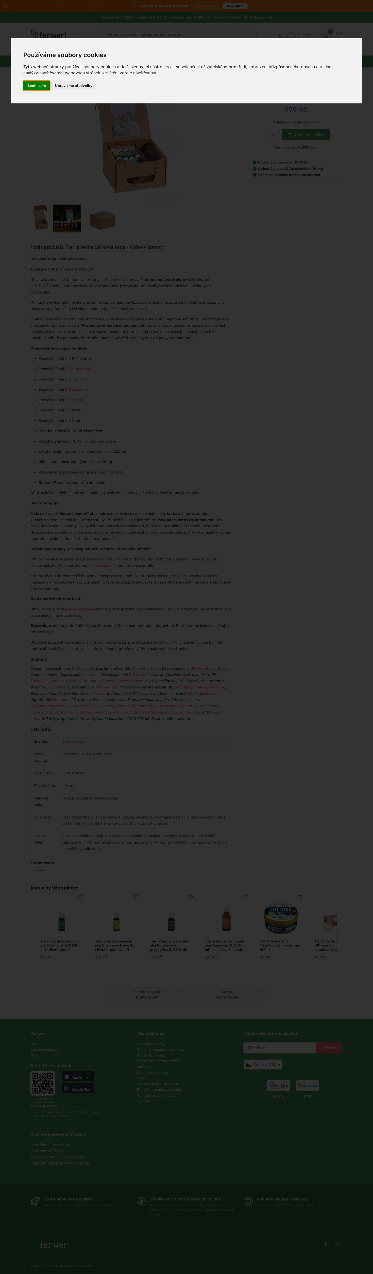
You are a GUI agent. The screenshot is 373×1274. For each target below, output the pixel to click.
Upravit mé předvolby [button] (73, 85)
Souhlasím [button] (36, 85)
